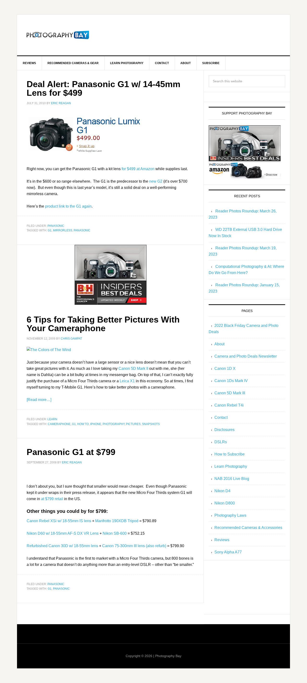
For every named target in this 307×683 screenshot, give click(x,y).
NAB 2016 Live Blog (231, 479)
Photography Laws (230, 515)
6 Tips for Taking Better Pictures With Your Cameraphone (103, 324)
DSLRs (220, 442)
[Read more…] (39, 400)
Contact (221, 417)
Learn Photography (230, 466)
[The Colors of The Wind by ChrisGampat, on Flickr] (49, 350)
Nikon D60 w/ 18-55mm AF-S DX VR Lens (63, 533)
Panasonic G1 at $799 (71, 452)
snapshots (151, 424)
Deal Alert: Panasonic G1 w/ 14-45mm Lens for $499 (103, 88)
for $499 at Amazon (138, 169)
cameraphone (59, 424)
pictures (133, 424)
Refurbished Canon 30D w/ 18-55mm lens (62, 546)
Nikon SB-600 (115, 533)
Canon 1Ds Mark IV (231, 381)
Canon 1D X (225, 368)
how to (83, 424)
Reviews (221, 540)
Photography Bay (58, 35)
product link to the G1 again (68, 206)
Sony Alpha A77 (228, 552)
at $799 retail (52, 499)
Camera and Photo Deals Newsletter (245, 356)
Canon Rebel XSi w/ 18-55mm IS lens (59, 521)
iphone (95, 424)
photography (113, 424)
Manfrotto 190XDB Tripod (116, 521)
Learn (52, 419)
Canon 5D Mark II (133, 368)
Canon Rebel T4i (229, 405)
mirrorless (62, 230)
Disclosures (224, 430)
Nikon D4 (222, 491)
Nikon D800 (224, 503)
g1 (50, 230)
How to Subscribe (229, 454)
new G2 (155, 181)
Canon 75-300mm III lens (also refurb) (134, 546)
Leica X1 (127, 381)
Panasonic (55, 226)
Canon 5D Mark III (229, 393)
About (219, 344)
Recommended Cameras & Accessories (248, 528)
